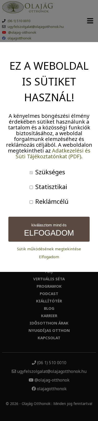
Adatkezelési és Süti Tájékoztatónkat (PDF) (53, 153)
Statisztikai (50, 186)
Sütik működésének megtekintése (49, 249)
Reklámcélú (51, 201)
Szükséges (49, 172)
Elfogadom (49, 257)
